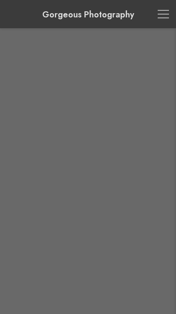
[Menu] (163, 14)
